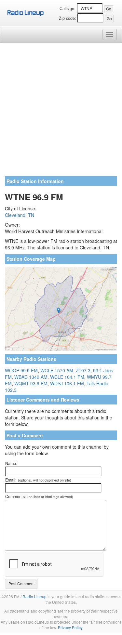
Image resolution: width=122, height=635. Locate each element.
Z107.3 (83, 370)
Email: (38, 480)
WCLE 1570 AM (56, 370)
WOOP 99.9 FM (21, 370)
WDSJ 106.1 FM (67, 383)
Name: (11, 463)
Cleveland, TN (19, 215)
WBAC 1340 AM (30, 377)
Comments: (39, 496)
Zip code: (67, 18)
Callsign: (67, 8)
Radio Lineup (34, 596)
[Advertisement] (61, 112)
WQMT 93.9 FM (30, 383)
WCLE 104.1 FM (67, 377)
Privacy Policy (70, 627)
